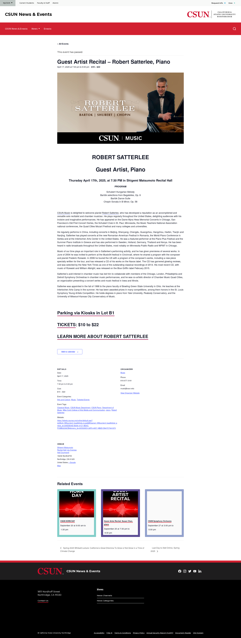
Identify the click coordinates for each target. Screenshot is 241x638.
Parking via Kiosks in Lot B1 (85, 313)
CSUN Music (63, 212)
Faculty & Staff (43, 3)
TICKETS (66, 324)
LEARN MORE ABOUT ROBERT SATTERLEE (102, 336)
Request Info (217, 3)
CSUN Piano (96, 407)
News (35, 28)
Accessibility (99, 633)
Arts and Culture (63, 399)
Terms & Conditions (122, 633)
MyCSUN (6, 3)
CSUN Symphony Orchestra (159, 521)
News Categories (105, 600)
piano (108, 410)
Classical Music (63, 407)
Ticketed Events (83, 399)
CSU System (198, 633)
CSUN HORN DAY (67, 521)
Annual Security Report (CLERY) (159, 633)
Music (73, 399)
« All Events (63, 43)
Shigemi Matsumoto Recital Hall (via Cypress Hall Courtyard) (67, 450)
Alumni (55, 3)
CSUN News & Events (28, 14)
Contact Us (43, 600)
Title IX (109, 633)
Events (47, 28)
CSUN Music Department (80, 407)
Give (230, 3)
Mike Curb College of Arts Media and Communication (84, 410)
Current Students (26, 3)
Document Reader (183, 633)
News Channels (104, 595)
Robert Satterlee (110, 212)
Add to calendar (68, 351)
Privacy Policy (138, 633)
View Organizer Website (130, 393)
